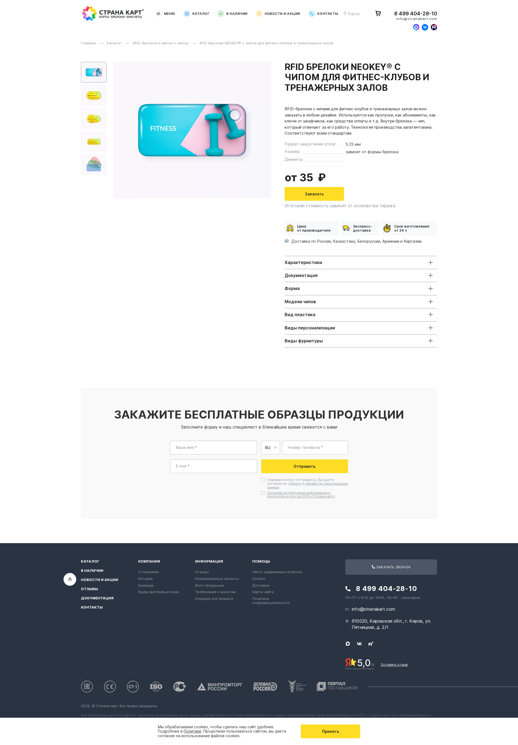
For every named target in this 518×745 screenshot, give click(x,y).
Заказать (314, 194)
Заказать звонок (393, 567)
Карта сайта (263, 592)
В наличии (236, 14)
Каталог (200, 14)
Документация (97, 598)
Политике (192, 731)
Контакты (327, 14)
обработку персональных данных (307, 485)
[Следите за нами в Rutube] (434, 27)
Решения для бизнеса (214, 598)
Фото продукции (209, 585)
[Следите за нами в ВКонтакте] (425, 27)
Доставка (261, 585)
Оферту (295, 484)
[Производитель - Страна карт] (113, 13)
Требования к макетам (215, 592)
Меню (169, 14)
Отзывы (89, 589)
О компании (148, 572)
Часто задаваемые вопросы (277, 572)
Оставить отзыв (394, 665)
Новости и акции (282, 14)
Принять (330, 731)
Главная (89, 43)
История (145, 578)
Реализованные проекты (217, 578)
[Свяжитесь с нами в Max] (416, 27)
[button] (94, 72)
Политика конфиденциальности (271, 600)
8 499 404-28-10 (415, 14)
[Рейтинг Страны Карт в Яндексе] (359, 663)
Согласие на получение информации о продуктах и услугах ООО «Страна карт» (301, 495)
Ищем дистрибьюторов (158, 592)
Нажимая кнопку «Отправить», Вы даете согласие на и (307, 483)
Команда (145, 585)
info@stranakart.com (416, 19)
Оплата (258, 578)
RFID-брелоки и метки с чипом (161, 43)
